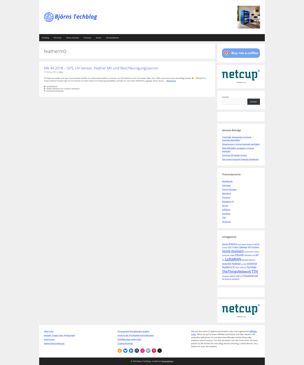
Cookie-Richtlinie (125, 343)
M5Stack (245, 260)
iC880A (232, 255)
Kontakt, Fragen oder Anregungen (59, 335)
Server (98, 37)
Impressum (49, 339)
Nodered (236, 263)
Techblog (45, 37)
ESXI (229, 247)
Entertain (225, 247)
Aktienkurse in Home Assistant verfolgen (241, 144)
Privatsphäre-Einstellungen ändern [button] (133, 331)
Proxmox (87, 37)
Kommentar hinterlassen (55, 91)
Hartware (226, 185)
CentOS (256, 244)
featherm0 (56, 88)
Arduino (233, 244)
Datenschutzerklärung (54, 343)
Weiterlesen (171, 81)
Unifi (238, 276)
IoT (257, 254)
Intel (253, 255)
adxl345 (49, 88)
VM (223, 279)
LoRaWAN (233, 259)
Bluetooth (250, 244)
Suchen (225, 97)
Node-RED (226, 263)
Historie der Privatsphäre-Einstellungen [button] (136, 335)
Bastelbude (227, 181)
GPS (62, 88)
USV (241, 276)
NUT (245, 264)
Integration (248, 255)
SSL (245, 267)
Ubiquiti (232, 276)
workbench (76, 88)
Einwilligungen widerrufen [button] (129, 339)
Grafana (255, 247)
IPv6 (223, 260)
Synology (226, 213)
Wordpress (228, 279)
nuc (242, 264)
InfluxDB (239, 254)
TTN (224, 217)
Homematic (226, 255)
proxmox (252, 263)
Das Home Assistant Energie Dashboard (240, 159)
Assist (239, 244)
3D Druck (57, 37)
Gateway (243, 247)
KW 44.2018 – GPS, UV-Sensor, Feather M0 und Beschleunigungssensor (101, 68)
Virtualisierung (250, 275)
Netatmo (252, 260)
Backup (244, 244)
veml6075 (67, 88)
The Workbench (112, 37)
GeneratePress (167, 361)
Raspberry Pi (228, 201)
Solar (242, 267)
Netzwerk (226, 193)
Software (226, 209)
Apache (225, 244)
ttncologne (225, 276)
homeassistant (248, 251)
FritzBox (235, 247)
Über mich (49, 331)
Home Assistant (72, 37)
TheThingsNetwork (236, 271)
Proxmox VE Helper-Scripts (234, 155)
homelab (256, 251)
